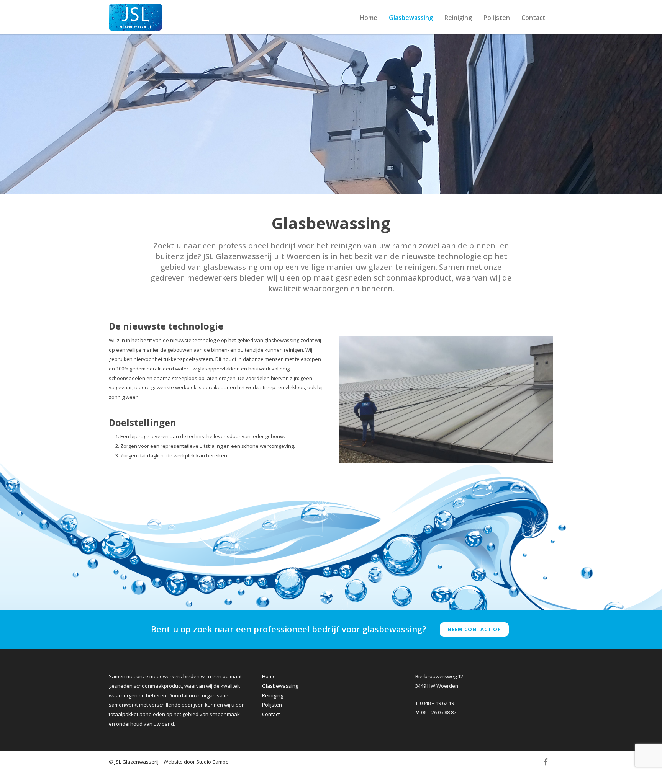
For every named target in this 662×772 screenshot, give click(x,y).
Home (368, 17)
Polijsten (496, 17)
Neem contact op (474, 629)
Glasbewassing (411, 17)
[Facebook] (545, 762)
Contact (533, 17)
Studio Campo (212, 761)
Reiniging (458, 17)
